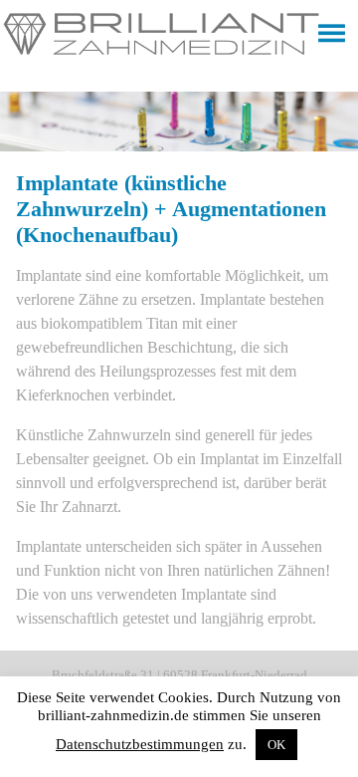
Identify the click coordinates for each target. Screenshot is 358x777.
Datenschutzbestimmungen (140, 744)
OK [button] (276, 744)
